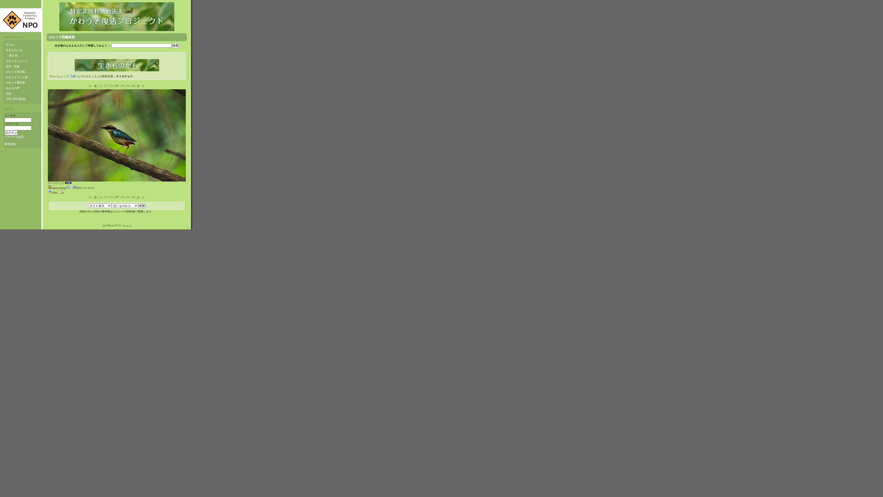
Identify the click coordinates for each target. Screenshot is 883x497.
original (127, 225)
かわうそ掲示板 (15, 71)
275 (106, 86)
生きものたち (14, 50)
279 (128, 86)
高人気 (13, 55)
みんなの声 (13, 88)
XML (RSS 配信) (16, 99)
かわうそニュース (17, 61)
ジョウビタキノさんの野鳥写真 (94, 76)
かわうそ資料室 (15, 82)
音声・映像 (13, 66)
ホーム (10, 44)
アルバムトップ (59, 76)
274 (100, 86)
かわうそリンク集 (17, 77)
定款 (8, 93)
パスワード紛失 (14, 137)
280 (133, 86)
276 (111, 86)
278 (122, 86)
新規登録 (10, 144)
